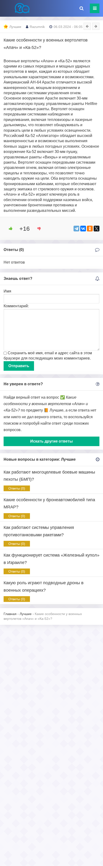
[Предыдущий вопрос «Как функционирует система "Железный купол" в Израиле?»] (87, 26)
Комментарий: (16, 306)
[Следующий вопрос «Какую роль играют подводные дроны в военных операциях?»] (95, 26)
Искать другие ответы (51, 441)
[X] (96, 228)
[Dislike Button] (37, 228)
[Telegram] (76, 228)
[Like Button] (9, 228)
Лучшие (15, 27)
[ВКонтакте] (83, 228)
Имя (7, 291)
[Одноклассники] (90, 228)
